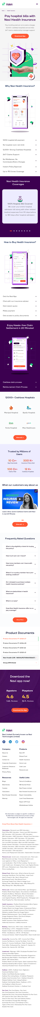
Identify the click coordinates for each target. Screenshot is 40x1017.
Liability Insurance (21, 922)
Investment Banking (30, 931)
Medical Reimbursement (9, 914)
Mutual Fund (23, 756)
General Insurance (21, 906)
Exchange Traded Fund (9, 881)
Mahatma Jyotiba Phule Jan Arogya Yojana (15, 912)
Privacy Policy (6, 772)
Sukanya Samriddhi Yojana (10, 953)
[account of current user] (37, 4)
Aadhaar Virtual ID (27, 978)
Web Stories (6, 785)
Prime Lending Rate (8, 869)
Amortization (29, 896)
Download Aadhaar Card (9, 972)
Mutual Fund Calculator (31, 836)
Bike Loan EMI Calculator (26, 842)
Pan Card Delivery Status (22, 998)
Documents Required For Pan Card (26, 994)
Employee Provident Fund (28, 951)
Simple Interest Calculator (10, 844)
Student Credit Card (8, 931)
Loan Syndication (7, 863)
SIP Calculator (6, 834)
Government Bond (24, 966)
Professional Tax (15, 945)
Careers (4, 756)
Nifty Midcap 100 (7, 885)
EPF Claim (31, 957)
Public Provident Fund (28, 943)
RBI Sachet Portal (24, 785)
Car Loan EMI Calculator (10, 842)
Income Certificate (15, 943)
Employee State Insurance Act (11, 918)
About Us (5, 753)
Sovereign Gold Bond (8, 875)
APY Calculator (19, 848)
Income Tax (13, 939)
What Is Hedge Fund (23, 881)
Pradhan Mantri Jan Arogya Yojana (12, 908)
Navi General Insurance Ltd (27, 791)
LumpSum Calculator (18, 840)
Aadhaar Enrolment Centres (10, 986)
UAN (18, 951)
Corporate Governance (9, 763)
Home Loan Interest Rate (18, 890)
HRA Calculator (20, 846)
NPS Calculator (7, 836)
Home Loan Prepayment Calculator (13, 853)
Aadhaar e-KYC (26, 982)
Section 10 (31, 945)
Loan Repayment (22, 861)
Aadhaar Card (17, 970)
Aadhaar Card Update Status (11, 982)
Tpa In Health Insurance (25, 914)
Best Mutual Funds (8, 879)
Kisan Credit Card (34, 935)
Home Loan (22, 763)
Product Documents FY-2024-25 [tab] (14, 643)
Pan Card (23, 990)
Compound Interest (8, 935)
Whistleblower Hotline (26, 805)
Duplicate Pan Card (8, 994)
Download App (20, 36)
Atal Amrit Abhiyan (24, 916)
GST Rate (21, 947)
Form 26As (5, 945)
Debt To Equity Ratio (21, 935)
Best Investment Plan (29, 962)
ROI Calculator (7, 850)
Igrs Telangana (31, 890)
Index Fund (29, 875)
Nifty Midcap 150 (19, 885)
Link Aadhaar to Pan (22, 1003)
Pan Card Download (8, 992)
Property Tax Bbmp (8, 894)
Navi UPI (22, 753)
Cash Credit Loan (7, 865)
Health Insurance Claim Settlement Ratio (15, 920)
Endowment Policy (30, 908)
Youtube (4, 788)
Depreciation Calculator (32, 853)
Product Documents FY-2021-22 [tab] (14, 648)
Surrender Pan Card (8, 1003)
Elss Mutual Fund (20, 879)
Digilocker (26, 970)
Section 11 (24, 945)
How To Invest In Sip (8, 877)
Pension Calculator (8, 838)
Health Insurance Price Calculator (24, 910)
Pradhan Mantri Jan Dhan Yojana (12, 962)
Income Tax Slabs (21, 941)
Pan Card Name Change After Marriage (14, 1000)
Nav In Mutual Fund (22, 877)
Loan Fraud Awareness (26, 798)
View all (19, 438)
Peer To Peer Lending (20, 863)
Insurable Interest (7, 910)
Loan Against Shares (32, 865)
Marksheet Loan (14, 867)
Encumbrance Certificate (28, 892)
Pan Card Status (14, 990)
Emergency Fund (19, 865)
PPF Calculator (19, 838)
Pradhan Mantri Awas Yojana (11, 892)
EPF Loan (5, 867)
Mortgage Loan (34, 898)
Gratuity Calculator (8, 846)
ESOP (4, 959)
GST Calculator (31, 840)
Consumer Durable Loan (25, 859)
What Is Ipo (14, 873)
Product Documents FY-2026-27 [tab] (14, 639)
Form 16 (29, 941)
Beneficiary (19, 931)
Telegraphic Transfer (22, 929)
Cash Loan (22, 766)
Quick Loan (15, 857)
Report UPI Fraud (24, 802)
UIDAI (10, 970)
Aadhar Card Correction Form (11, 978)
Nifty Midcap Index (17, 883)
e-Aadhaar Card (26, 986)
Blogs (4, 781)
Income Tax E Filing (28, 939)
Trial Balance (11, 933)
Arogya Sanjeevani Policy (10, 916)
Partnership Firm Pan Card (23, 1005)
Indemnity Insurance (8, 922)
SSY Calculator (17, 834)
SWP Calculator (18, 836)
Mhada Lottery (6, 896)
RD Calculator (6, 840)
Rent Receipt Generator (9, 795)
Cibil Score (11, 927)
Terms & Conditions (25, 781)
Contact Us (5, 760)
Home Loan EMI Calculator (28, 832)
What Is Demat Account (26, 873)
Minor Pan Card (22, 996)
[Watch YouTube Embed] (20, 499)
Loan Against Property (9, 898)
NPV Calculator (29, 848)
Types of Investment (29, 964)
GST (19, 939)
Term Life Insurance (8, 906)
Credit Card (27, 927)
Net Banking (6, 929)
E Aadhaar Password (26, 976)
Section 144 (5, 947)
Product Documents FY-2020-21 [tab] (14, 652)
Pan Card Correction (22, 992)
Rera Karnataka (19, 900)
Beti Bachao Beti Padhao (10, 957)
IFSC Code (19, 927)
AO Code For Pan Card (9, 996)
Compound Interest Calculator (29, 844)
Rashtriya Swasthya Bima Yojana (12, 964)
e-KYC (13, 929)
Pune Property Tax (7, 900)
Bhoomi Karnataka (27, 894)
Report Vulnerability (25, 795)
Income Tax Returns (8, 941)
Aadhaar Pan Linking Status (10, 976)
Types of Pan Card (8, 1005)
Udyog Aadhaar (22, 980)
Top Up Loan (32, 863)
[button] (20, 140)
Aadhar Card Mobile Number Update (13, 974)
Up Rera (27, 900)
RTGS (4, 933)
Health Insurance (24, 760)
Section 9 (5, 943)
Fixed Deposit (23, 957)
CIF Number (25, 933)
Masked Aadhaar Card (9, 980)
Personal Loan (23, 770)
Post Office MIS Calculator (10, 832)
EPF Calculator (27, 834)
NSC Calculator (31, 846)
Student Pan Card (7, 1007)
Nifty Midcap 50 (29, 883)
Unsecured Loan (25, 857)
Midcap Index (6, 883)
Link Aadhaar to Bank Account (11, 984)
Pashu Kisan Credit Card (27, 867)
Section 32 (13, 947)
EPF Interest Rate (12, 959)
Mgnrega (13, 951)
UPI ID (18, 933)
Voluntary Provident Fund (10, 966)
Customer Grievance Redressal (8, 767)
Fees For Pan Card (8, 998)
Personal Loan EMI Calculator (19, 830)
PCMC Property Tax (18, 896)
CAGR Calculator (7, 848)
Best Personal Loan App (9, 859)
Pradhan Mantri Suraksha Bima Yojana (25, 904)
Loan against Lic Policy (9, 861)
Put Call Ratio (20, 875)
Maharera (18, 894)
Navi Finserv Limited (25, 788)
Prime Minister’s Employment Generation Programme (18, 955)
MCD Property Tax (22, 898)
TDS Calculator (17, 850)
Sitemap (4, 798)
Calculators (5, 791)
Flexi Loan (34, 857)
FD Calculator (29, 838)
